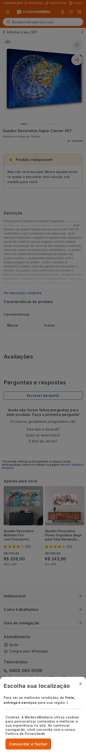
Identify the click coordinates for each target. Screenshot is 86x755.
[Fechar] (80, 684)
